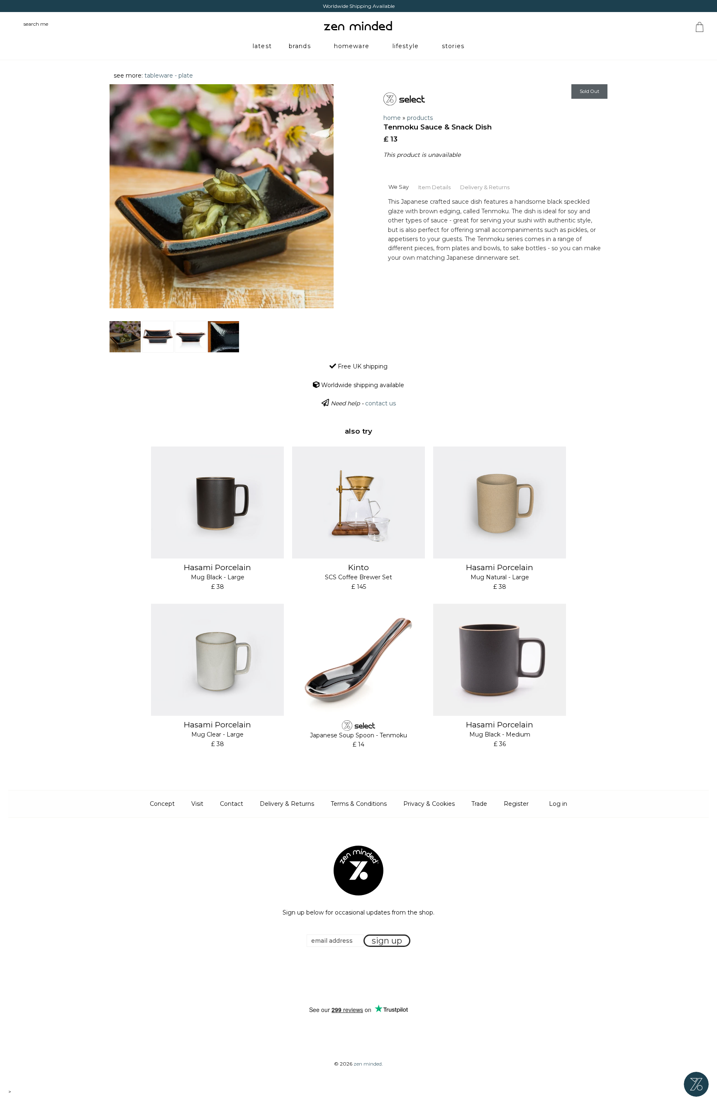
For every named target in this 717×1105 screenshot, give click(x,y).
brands (300, 46)
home (392, 118)
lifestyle (406, 46)
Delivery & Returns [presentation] (485, 187)
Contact (231, 803)
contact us (380, 403)
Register (516, 803)
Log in (558, 803)
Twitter (356, 976)
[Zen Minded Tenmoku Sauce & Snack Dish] (125, 336)
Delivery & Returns (287, 803)
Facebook (345, 976)
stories (453, 46)
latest (262, 46)
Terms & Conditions (359, 803)
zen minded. (368, 1064)
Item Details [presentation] (434, 187)
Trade (479, 803)
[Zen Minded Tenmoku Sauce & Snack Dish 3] (190, 336)
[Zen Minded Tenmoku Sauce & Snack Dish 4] (223, 336)
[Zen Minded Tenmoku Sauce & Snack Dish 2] (157, 336)
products (420, 118)
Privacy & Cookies (429, 803)
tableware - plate (168, 75)
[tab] (398, 186)
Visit (197, 803)
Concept (162, 803)
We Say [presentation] (398, 186)
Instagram (366, 976)
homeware (351, 46)
